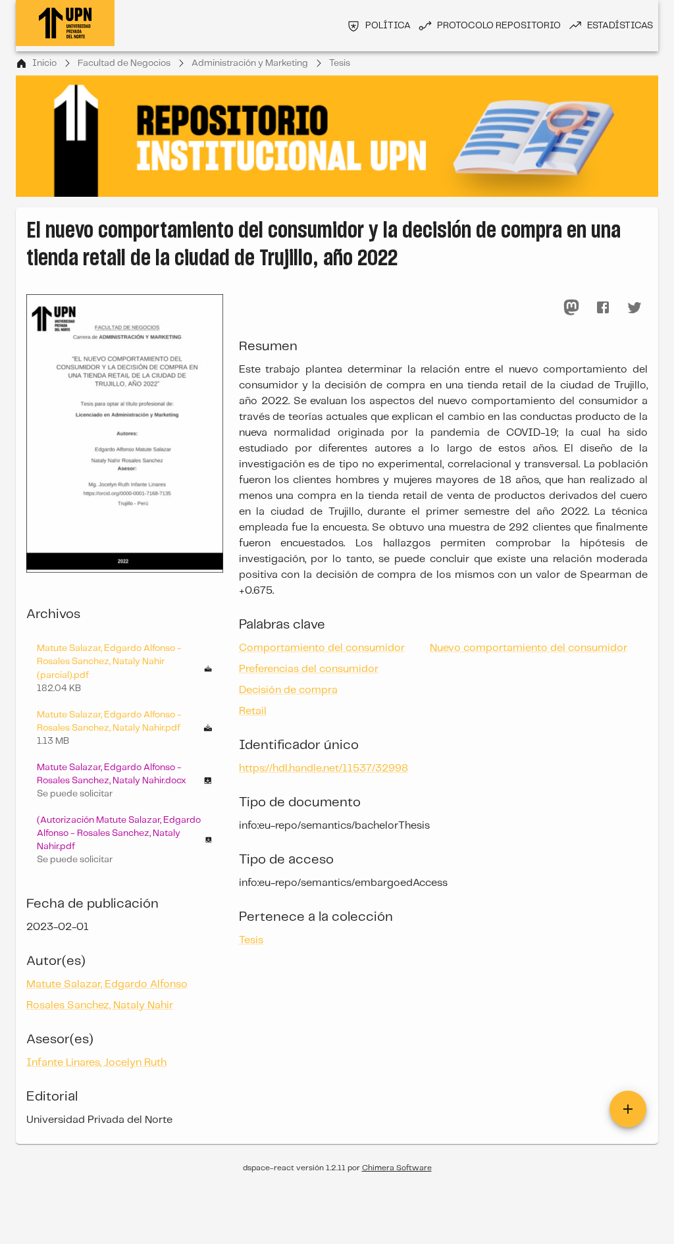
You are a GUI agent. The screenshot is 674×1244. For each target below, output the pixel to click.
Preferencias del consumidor (308, 669)
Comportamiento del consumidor (322, 648)
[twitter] (634, 307)
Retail (253, 711)
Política (388, 25)
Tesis (339, 63)
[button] (124, 780)
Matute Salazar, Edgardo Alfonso (107, 984)
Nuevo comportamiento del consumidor (528, 648)
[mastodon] (571, 307)
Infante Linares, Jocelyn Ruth (96, 1063)
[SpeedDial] (627, 1109)
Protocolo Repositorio (499, 25)
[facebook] (603, 307)
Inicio (44, 63)
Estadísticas (620, 25)
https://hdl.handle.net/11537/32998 (323, 768)
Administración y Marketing (250, 63)
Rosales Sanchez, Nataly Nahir (99, 1005)
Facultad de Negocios (124, 63)
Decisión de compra (288, 690)
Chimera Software (397, 1168)
